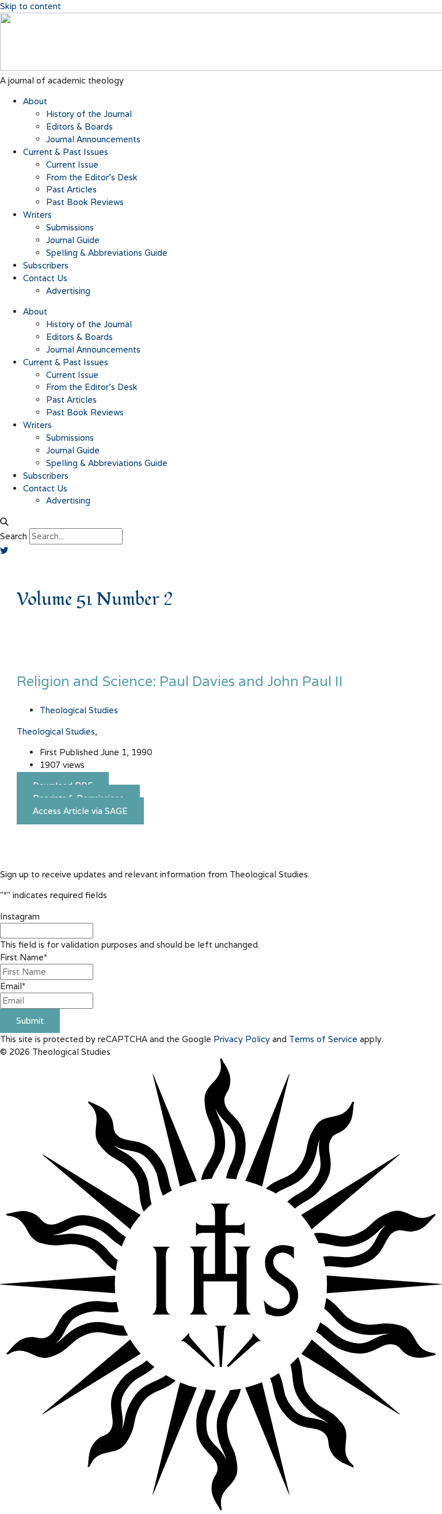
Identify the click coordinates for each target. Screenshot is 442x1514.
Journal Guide (73, 239)
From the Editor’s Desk (92, 177)
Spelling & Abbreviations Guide (106, 252)
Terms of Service (323, 1039)
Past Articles (71, 189)
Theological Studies (56, 731)
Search (13, 536)
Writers (37, 214)
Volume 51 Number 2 (95, 599)
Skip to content (30, 6)
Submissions (70, 227)
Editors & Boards (79, 126)
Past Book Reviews (85, 201)
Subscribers (45, 265)
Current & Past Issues (65, 151)
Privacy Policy (242, 1039)
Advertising (68, 290)
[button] (221, 522)
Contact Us (45, 277)
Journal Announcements (93, 139)
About (35, 101)
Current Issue (72, 164)
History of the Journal (89, 113)
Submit (30, 1020)
